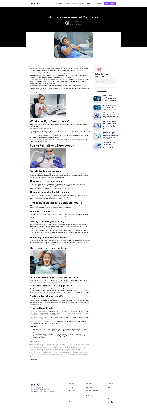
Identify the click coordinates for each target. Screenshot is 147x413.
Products (81, 3)
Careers (110, 390)
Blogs (109, 398)
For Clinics (59, 3)
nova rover (71, 398)
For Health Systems (70, 3)
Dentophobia (44, 124)
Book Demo (110, 3)
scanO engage (72, 393)
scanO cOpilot (72, 390)
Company (89, 3)
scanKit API (71, 401)
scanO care (71, 396)
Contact (110, 396)
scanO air (70, 387)
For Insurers (89, 393)
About (109, 387)
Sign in (99, 3)
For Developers (90, 396)
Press (109, 393)
